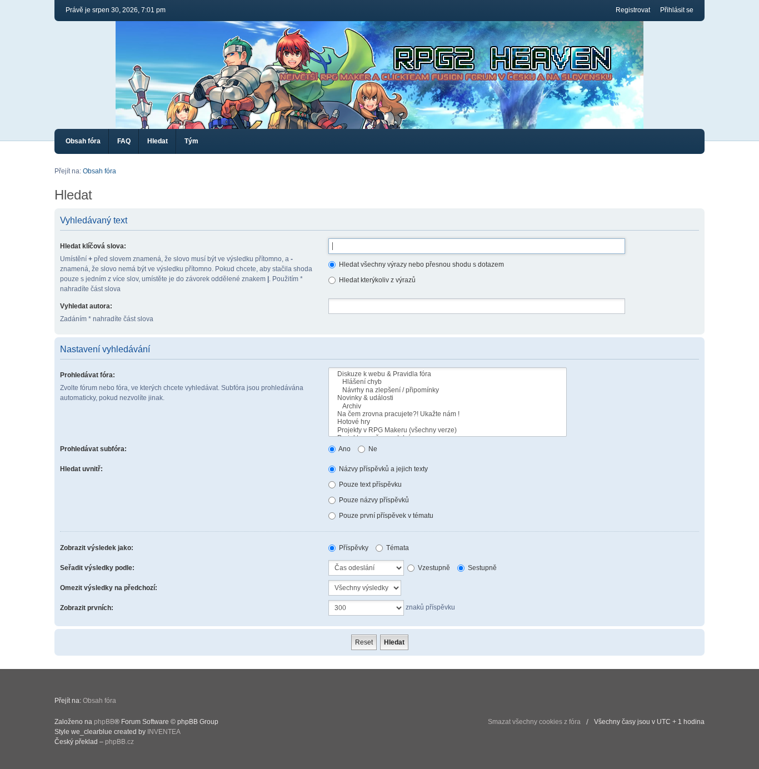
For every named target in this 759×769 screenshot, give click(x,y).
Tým (191, 141)
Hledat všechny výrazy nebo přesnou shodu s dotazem (420, 264)
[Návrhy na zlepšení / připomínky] (447, 390)
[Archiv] (447, 406)
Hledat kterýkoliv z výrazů (376, 280)
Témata (397, 548)
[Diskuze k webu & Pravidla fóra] (447, 374)
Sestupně (481, 568)
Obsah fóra (83, 141)
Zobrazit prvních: (86, 608)
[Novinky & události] (447, 398)
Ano (344, 449)
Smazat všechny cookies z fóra (534, 722)
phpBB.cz (119, 742)
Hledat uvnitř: (81, 469)
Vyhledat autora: (86, 306)
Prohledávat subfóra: (93, 449)
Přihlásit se (676, 10)
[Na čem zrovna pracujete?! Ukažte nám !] (447, 414)
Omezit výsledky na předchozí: (108, 588)
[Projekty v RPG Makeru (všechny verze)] (447, 430)
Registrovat (633, 10)
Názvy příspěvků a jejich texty (382, 469)
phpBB (104, 722)
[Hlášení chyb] (447, 382)
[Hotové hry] (447, 422)
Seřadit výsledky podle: (97, 568)
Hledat (157, 141)
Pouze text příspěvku (369, 484)
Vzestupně (433, 568)
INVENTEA (164, 732)
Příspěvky (352, 548)
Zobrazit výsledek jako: (96, 548)
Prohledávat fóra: (87, 375)
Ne (372, 449)
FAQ (124, 141)
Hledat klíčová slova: (93, 246)
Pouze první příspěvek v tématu (385, 516)
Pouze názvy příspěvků (373, 500)
